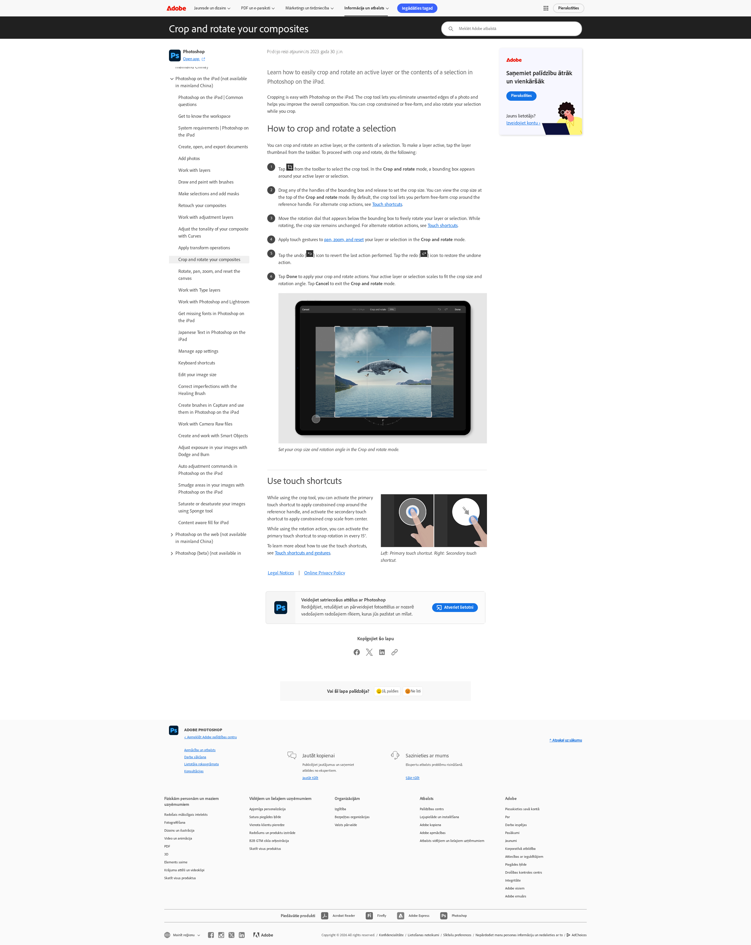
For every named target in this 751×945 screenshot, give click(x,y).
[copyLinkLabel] (394, 654)
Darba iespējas (516, 825)
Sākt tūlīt (413, 778)
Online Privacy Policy (324, 573)
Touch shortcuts (387, 204)
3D (166, 854)
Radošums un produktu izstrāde (272, 833)
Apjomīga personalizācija (267, 809)
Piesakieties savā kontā (522, 809)
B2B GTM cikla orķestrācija (269, 841)
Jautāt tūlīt (310, 778)
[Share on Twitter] (369, 654)
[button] (546, 8)
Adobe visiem (515, 888)
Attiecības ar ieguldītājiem (524, 857)
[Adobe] (176, 8)
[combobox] (511, 28)
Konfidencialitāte (391, 935)
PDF (167, 846)
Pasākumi (512, 833)
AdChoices (579, 935)
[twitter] (231, 935)
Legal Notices (281, 573)
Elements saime (175, 862)
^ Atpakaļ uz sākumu (565, 740)
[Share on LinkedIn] (381, 654)
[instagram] (221, 935)
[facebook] (211, 935)
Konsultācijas (194, 771)
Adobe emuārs (515, 896)
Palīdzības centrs (432, 809)
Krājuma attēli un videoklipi (184, 870)
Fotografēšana (174, 822)
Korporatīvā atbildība (520, 849)
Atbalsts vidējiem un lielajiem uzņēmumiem (452, 841)
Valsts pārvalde (346, 825)
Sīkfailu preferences (457, 935)
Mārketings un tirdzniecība (307, 8)
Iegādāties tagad (417, 8)
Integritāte (513, 880)
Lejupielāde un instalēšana (439, 817)
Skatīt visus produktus (180, 878)
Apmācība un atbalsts (200, 750)
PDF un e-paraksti (255, 8)
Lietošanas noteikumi (423, 935)
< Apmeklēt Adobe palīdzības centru (210, 737)
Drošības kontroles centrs (523, 872)
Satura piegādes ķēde (265, 817)
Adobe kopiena (430, 825)
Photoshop (194, 51)
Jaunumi (511, 841)
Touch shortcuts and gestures (302, 553)
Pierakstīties (568, 8)
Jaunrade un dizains (210, 8)
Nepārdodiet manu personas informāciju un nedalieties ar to (519, 935)
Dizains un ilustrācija (179, 830)
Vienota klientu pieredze (267, 825)
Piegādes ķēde (516, 864)
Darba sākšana (195, 757)
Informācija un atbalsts (364, 8)
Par (507, 817)
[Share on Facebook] (356, 654)
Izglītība (340, 809)
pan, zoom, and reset (344, 239)
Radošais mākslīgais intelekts (186, 815)
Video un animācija (178, 838)
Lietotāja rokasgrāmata (201, 764)
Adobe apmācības (433, 833)
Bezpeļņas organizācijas (352, 817)
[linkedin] (242, 935)
